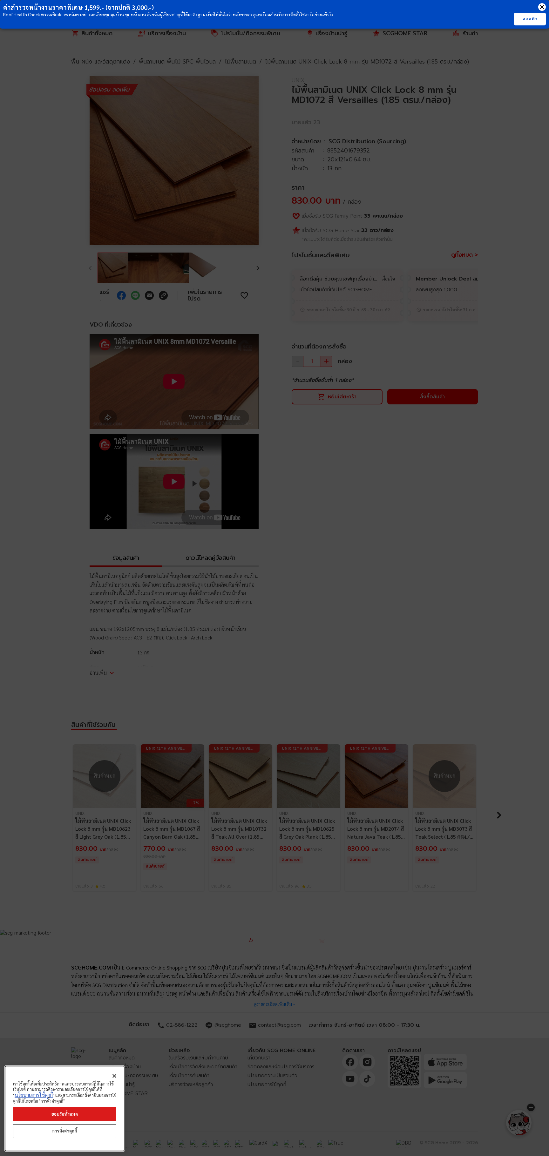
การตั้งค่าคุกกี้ (64, 1131)
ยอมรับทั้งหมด (64, 1114)
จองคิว (530, 19)
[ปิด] (114, 1076)
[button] (542, 7)
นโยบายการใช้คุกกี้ (34, 1095)
